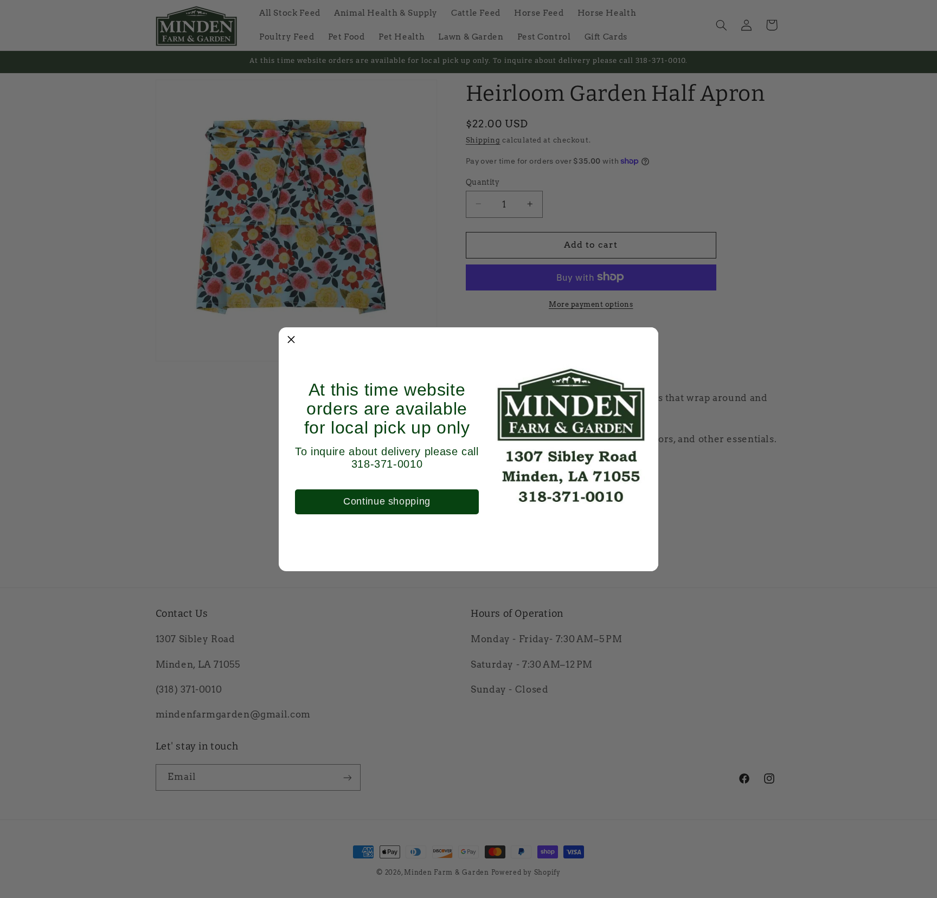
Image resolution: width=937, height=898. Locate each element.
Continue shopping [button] (387, 501)
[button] (291, 339)
